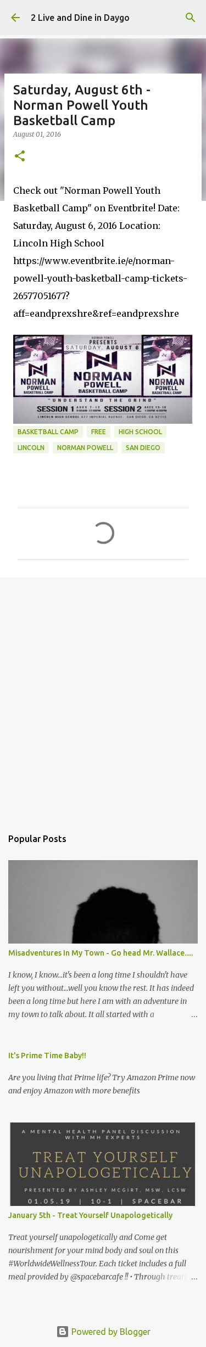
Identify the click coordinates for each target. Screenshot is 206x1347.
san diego (143, 447)
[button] (19, 156)
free (98, 431)
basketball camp (48, 431)
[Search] (190, 17)
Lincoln (31, 447)
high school (140, 431)
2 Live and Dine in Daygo (80, 18)
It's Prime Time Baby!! (47, 1055)
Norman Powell (85, 447)
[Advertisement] (103, 697)
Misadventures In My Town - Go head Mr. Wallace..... (100, 952)
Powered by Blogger (110, 1332)
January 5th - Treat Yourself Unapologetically (90, 1215)
